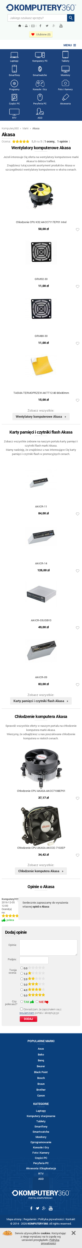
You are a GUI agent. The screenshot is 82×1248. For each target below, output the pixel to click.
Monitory (65, 75)
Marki (25, 128)
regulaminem (26, 1012)
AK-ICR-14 (41, 563)
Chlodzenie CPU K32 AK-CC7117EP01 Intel (41, 222)
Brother (41, 1089)
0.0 (26, 968)
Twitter (47, 25)
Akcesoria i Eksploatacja (41, 1168)
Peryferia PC (39, 103)
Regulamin (30, 1219)
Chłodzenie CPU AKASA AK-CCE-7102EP (41, 848)
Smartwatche (40, 75)
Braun (41, 1083)
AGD (40, 117)
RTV (14, 117)
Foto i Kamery (65, 89)
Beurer (41, 1066)
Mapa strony (14, 1219)
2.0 (26, 979)
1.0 (26, 974)
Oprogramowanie (40, 1142)
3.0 (26, 984)
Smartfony (14, 75)
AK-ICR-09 (41, 677)
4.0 (26, 990)
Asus (41, 1048)
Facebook (40, 25)
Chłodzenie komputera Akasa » (40, 871)
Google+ (54, 25)
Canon (41, 1095)
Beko (41, 1054)
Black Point (41, 1072)
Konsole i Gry (40, 89)
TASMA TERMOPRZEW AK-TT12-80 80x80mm (41, 393)
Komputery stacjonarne (41, 1116)
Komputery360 (10, 128)
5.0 (26, 995)
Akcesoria (65, 103)
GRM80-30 (41, 336)
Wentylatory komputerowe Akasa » (41, 416)
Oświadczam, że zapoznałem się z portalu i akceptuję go (40, 1011)
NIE (41, 1002)
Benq (41, 1060)
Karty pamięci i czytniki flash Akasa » (40, 701)
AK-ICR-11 (41, 506)
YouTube (61, 25)
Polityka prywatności (51, 1219)
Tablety (65, 60)
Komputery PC (40, 60)
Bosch (41, 1078)
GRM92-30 (41, 279)
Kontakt (70, 1219)
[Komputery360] (41, 9)
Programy (14, 89)
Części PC (14, 103)
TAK (26, 1002)
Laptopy (14, 60)
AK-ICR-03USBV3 (41, 620)
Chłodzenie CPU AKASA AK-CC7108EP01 (41, 791)
